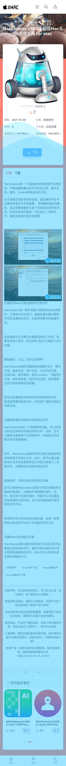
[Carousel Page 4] (37, 741)
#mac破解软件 (50, 567)
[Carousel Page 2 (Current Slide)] (30, 741)
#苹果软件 (11, 567)
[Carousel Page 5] (40, 741)
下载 (34, 152)
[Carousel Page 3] (34, 741)
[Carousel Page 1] (25, 741)
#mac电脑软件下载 (15, 575)
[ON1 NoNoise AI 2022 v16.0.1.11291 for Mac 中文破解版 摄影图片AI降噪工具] (18, 703)
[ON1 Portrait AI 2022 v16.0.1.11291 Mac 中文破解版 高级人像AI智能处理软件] (48, 703)
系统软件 (47, 21)
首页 (20, 21)
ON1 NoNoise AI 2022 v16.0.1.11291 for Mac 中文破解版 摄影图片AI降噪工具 (18, 726)
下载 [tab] (17, 173)
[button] (46, 7)
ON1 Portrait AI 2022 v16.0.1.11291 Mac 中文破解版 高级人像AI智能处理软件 (47, 726)
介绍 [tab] (9, 173)
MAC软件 (32, 21)
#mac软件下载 (29, 567)
